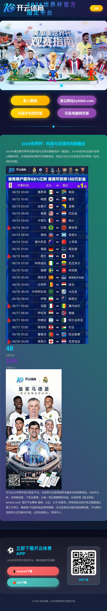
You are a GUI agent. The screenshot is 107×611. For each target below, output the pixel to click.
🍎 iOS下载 (20, 582)
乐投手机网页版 (30, 113)
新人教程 (30, 101)
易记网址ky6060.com (77, 101)
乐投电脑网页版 (77, 113)
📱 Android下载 (22, 571)
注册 (96, 8)
